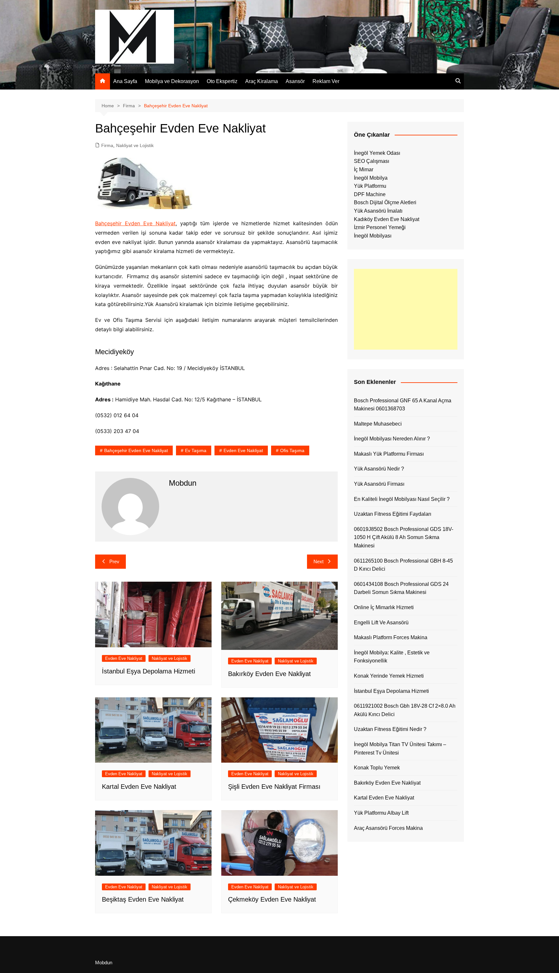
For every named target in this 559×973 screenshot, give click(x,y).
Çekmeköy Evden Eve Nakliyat (272, 899)
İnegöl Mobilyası (372, 235)
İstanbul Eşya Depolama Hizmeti (148, 671)
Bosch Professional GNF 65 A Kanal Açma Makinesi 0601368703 (402, 405)
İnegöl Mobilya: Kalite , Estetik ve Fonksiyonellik (392, 657)
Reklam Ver (325, 81)
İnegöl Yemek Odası (377, 153)
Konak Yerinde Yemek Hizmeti (389, 676)
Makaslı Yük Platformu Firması (389, 454)
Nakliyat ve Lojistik (135, 145)
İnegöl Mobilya (371, 178)
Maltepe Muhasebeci (378, 424)
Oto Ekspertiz (222, 81)
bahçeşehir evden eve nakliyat (136, 450)
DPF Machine (370, 194)
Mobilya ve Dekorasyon (172, 81)
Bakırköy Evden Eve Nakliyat (269, 673)
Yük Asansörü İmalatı (378, 211)
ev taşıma (195, 450)
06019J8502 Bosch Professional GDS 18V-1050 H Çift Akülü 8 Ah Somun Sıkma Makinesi (403, 537)
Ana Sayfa (125, 81)
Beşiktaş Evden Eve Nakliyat (143, 899)
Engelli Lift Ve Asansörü (381, 622)
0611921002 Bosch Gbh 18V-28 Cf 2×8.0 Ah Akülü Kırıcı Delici (404, 710)
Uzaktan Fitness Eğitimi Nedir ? (390, 729)
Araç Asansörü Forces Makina (388, 828)
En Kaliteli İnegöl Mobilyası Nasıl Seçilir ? (402, 499)
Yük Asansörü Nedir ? (379, 468)
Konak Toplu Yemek (377, 767)
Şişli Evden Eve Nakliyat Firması (274, 786)
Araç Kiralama (261, 81)
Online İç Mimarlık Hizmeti (384, 607)
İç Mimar (363, 169)
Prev (114, 561)
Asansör (295, 81)
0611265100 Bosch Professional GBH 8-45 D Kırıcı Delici (403, 565)
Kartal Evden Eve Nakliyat (139, 786)
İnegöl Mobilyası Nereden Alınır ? (392, 438)
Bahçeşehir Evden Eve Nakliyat (135, 223)
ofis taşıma (292, 450)
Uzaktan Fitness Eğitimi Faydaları (392, 514)
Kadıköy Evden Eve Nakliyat (386, 219)
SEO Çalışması (371, 161)
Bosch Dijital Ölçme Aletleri (385, 202)
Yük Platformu (370, 186)
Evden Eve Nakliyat (243, 450)
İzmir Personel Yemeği (380, 227)
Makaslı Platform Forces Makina (390, 637)
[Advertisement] (405, 309)
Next (318, 561)
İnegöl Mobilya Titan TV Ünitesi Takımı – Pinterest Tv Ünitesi (400, 749)
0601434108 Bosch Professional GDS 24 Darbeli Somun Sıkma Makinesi (401, 588)
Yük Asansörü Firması (379, 484)
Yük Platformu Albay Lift (381, 813)
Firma (107, 145)
